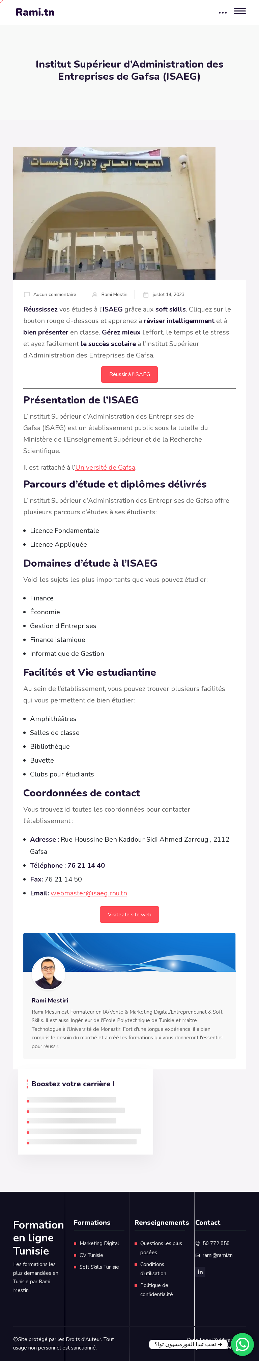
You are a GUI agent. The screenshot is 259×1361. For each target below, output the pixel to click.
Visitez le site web (129, 914)
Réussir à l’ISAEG (129, 374)
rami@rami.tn (218, 1255)
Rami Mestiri (114, 294)
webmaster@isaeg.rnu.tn (89, 893)
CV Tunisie (91, 1255)
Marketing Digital (99, 1243)
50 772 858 (216, 1243)
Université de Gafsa (105, 467)
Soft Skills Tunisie (99, 1267)
